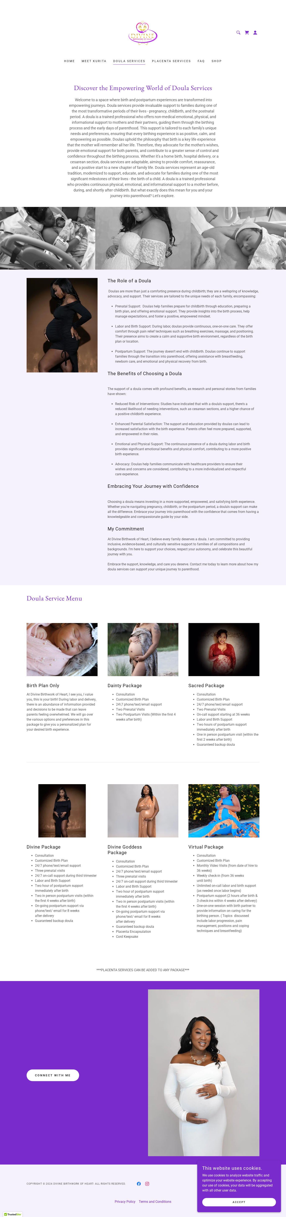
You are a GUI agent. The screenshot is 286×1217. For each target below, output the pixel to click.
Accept (239, 1201)
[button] (255, 32)
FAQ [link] (201, 61)
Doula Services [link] (129, 61)
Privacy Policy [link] (125, 1202)
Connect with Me (53, 1075)
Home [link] (69, 61)
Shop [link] (217, 61)
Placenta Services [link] (171, 61)
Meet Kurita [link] (94, 61)
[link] (143, 32)
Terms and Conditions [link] (155, 1202)
